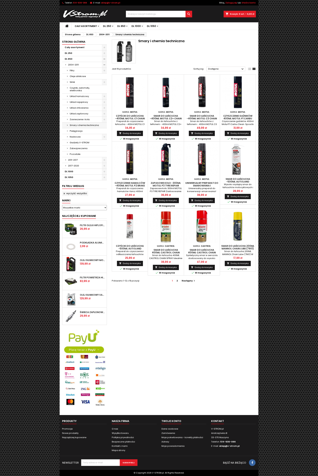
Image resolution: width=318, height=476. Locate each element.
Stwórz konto (249, 2)
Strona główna (73, 42)
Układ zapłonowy (79, 113)
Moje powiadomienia (173, 446)
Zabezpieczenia (78, 148)
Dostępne (226, 69)
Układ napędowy (79, 102)
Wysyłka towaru (120, 433)
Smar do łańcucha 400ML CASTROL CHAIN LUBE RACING (202, 252)
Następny (189, 280)
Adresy (165, 441)
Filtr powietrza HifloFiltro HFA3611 (92, 277)
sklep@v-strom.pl (110, 2)
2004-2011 (73, 64)
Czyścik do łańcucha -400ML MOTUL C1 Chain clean (130, 118)
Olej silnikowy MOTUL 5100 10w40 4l (92, 260)
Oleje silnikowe (78, 76)
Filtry (72, 70)
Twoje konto (171, 421)
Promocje (67, 428)
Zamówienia (168, 433)
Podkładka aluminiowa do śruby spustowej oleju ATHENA (92, 242)
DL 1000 (136, 26)
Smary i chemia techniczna (84, 125)
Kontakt (217, 421)
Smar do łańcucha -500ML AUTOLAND (238, 180)
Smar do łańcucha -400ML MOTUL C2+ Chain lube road (166, 118)
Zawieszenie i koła (80, 119)
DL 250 (107, 26)
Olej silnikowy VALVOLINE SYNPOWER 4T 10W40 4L (92, 295)
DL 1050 (151, 26)
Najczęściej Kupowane (79, 216)
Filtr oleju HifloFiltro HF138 (92, 225)
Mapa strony (118, 450)
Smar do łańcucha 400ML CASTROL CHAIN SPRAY (166, 252)
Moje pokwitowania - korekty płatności (182, 437)
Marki (66, 200)
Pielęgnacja (76, 131)
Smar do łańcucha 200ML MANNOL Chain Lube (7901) (237, 247)
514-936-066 (80, 2)
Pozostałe (75, 154)
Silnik (72, 82)
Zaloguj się (231, 2)
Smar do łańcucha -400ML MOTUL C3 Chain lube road (202, 118)
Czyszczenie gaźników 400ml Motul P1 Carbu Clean (237, 118)
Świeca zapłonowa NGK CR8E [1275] (92, 312)
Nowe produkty (70, 433)
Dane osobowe (169, 428)
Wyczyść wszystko (75, 193)
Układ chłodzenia (79, 107)
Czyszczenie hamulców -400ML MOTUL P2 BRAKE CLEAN (130, 185)
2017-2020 (73, 165)
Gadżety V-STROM (79, 142)
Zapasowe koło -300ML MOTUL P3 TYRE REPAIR (166, 184)
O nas (115, 428)
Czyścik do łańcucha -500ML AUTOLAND (130, 247)
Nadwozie (75, 136)
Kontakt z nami (120, 446)
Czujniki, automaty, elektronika (80, 89)
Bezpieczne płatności (123, 441)
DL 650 (121, 26)
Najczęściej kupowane (74, 437)
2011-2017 (73, 159)
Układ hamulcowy (79, 96)
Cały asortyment (86, 26)
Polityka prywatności (123, 437)
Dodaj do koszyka (130, 133)
